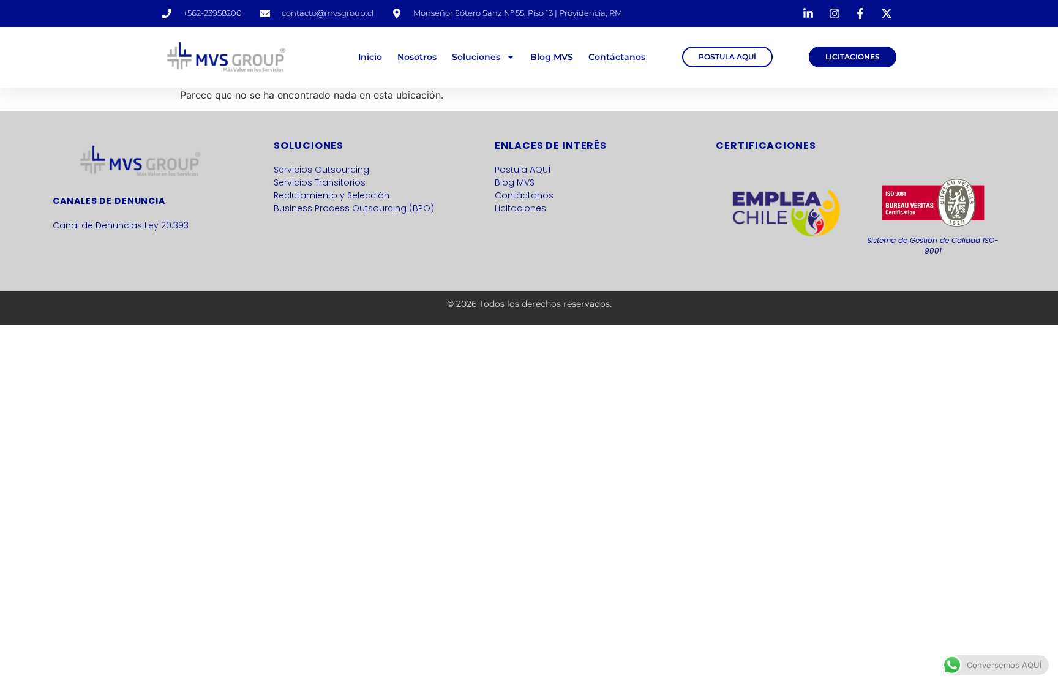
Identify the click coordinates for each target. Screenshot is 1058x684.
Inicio (370, 56)
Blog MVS (551, 56)
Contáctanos (616, 56)
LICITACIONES (852, 56)
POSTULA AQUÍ (727, 56)
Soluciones (476, 56)
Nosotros (417, 56)
